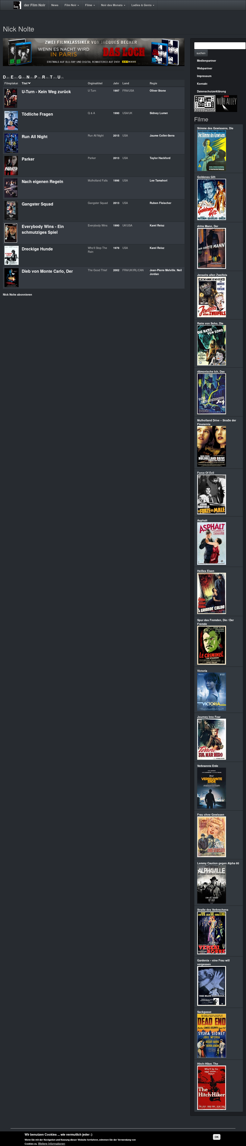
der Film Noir (34, 4)
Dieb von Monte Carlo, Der (47, 271)
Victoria (202, 671)
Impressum (204, 76)
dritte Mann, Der (207, 226)
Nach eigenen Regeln (42, 181)
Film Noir (71, 5)
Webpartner (204, 68)
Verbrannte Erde (207, 766)
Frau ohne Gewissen (210, 814)
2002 (116, 270)
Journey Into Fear (208, 717)
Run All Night (34, 136)
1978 (116, 248)
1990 (116, 113)
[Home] (18, 5)
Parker (28, 159)
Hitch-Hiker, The (207, 1064)
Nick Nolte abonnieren (17, 294)
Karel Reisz (157, 225)
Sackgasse (204, 1012)
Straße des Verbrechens (212, 909)
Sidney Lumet (159, 113)
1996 (116, 180)
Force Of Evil (205, 473)
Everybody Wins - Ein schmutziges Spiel (43, 229)
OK (217, 1137)
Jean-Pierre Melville (162, 270)
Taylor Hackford (160, 158)
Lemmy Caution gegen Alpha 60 (218, 863)
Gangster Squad (37, 204)
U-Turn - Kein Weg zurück (46, 91)
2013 (116, 158)
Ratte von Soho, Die (210, 323)
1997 (116, 90)
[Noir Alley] (226, 103)
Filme (89, 5)
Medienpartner (206, 60)
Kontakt (202, 83)
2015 (116, 135)
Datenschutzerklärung (211, 91)
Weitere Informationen (51, 1143)
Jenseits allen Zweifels (212, 275)
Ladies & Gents (141, 5)
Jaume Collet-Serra (162, 135)
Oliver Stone (158, 90)
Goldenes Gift (206, 177)
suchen (201, 53)
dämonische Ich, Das (211, 371)
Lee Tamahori (158, 180)
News (54, 5)
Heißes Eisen (205, 571)
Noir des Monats (112, 5)
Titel (24, 83)
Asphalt (202, 520)
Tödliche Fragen (37, 114)
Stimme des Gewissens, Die (215, 128)
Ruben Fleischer (160, 203)
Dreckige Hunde (37, 249)
